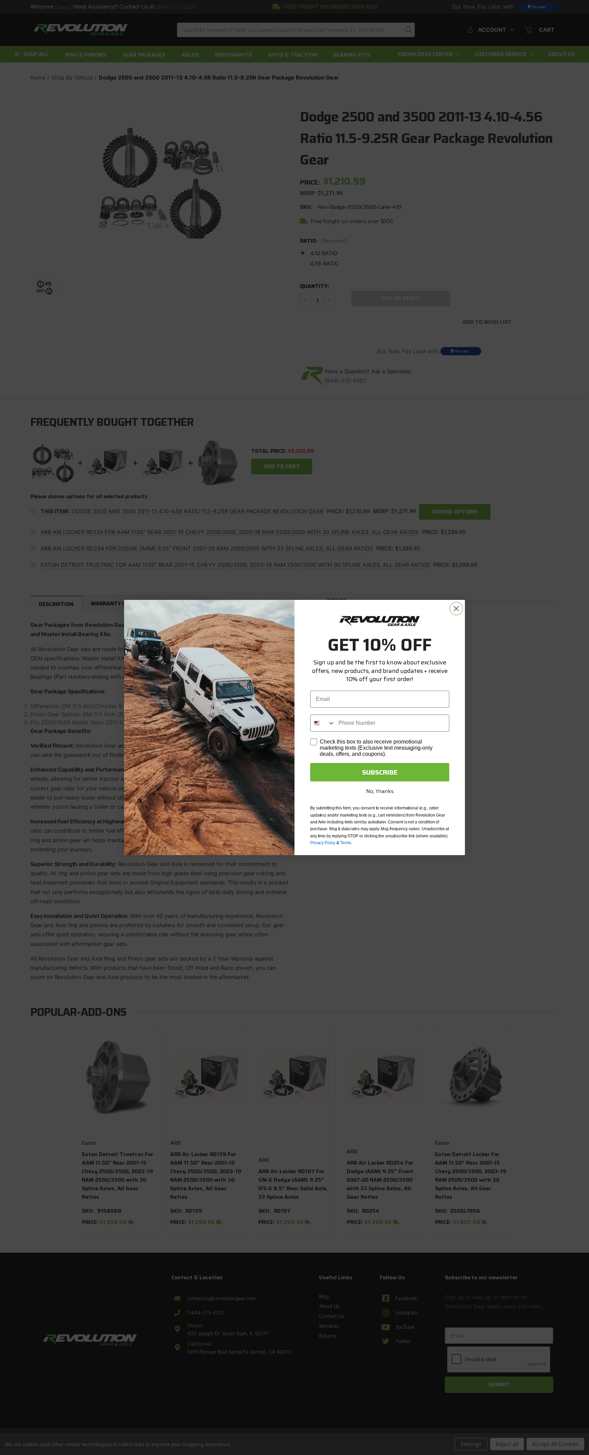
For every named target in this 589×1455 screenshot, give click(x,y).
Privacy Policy (322, 842)
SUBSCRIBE (380, 772)
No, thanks (380, 791)
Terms (345, 842)
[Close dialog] (456, 609)
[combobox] (323, 723)
